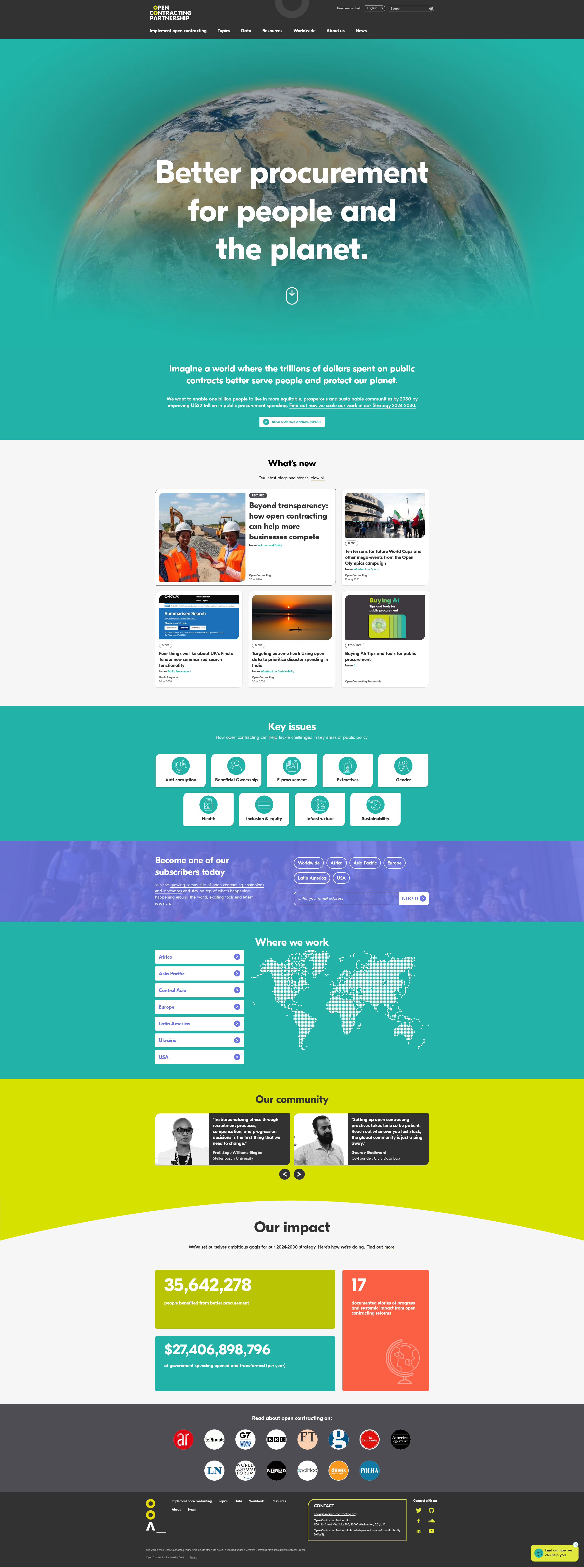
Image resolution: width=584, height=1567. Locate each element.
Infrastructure (320, 819)
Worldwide (304, 31)
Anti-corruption (180, 780)
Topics (224, 31)
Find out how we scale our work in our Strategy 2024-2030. (352, 405)
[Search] (431, 9)
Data (246, 31)
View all (318, 478)
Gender (403, 780)
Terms (193, 1557)
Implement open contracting (178, 31)
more (389, 1247)
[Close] (576, 1544)
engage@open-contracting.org (335, 1514)
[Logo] (207, 12)
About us (335, 31)
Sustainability (286, 671)
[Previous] (284, 1174)
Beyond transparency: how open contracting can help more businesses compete (288, 521)
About (176, 1509)
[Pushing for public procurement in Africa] (183, 1445)
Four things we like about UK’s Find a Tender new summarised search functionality (196, 660)
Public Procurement (179, 671)
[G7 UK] (245, 1445)
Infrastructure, (362, 569)
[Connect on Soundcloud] (431, 1520)
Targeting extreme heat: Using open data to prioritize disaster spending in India (290, 660)
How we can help (349, 8)
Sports (375, 569)
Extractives (348, 780)
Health (208, 819)
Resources (272, 31)
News (361, 31)
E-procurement (292, 780)
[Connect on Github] (431, 1510)
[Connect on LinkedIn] (418, 1531)
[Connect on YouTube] (431, 1531)
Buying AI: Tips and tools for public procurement (380, 657)
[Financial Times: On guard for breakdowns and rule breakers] (307, 1445)
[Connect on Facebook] (418, 1521)
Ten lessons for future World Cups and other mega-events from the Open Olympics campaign (383, 557)
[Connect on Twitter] (418, 1510)
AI (355, 665)
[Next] (299, 1174)
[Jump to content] (292, 296)
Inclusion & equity (264, 819)
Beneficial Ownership (236, 780)
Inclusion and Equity (270, 545)
